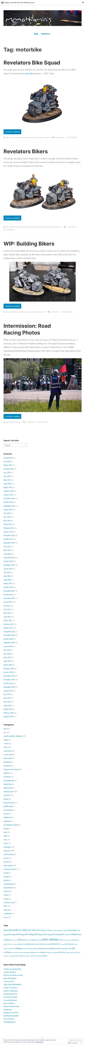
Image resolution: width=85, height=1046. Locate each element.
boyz (24, 940)
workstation (38, 956)
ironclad (62, 944)
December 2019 (9, 676)
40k (7, 137)
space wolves (76, 952)
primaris (36, 948)
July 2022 (7, 572)
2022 (25, 930)
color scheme (49, 939)
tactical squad (19, 956)
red (73, 948)
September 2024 (9, 506)
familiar (6, 944)
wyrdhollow (8, 913)
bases (75, 930)
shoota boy (49, 952)
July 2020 (7, 650)
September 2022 (9, 565)
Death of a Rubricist (11, 987)
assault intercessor (57, 930)
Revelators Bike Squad (32, 62)
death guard (8, 758)
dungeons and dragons (11, 769)
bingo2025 (60, 934)
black (74, 934)
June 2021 (7, 609)
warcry (6, 899)
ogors (5, 832)
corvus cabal (8, 754)
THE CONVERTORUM (12, 984)
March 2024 (8, 524)
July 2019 (7, 694)
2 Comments (30, 422)
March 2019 (8, 709)
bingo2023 (42, 934)
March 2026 (8, 465)
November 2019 (9, 679)
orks (5, 839)
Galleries (45, 34)
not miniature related (13, 422)
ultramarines (27, 956)
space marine (39, 137)
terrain (6, 873)
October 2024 (8, 502)
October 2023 (8, 539)
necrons (6, 813)
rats (69, 948)
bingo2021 (24, 934)
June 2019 (7, 698)
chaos (6, 747)
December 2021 (9, 591)
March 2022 (8, 583)
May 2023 (7, 550)
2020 (15, 930)
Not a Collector (9, 1003)
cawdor (6, 743)
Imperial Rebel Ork (10, 994)
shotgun (55, 952)
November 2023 (9, 535)
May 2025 (7, 480)
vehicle (47, 137)
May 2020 (7, 657)
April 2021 (7, 616)
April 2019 (7, 705)
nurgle (6, 828)
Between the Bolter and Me (13, 975)
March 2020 (8, 665)
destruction (7, 765)
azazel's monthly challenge (19, 227)
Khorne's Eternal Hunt (11, 1006)
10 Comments (59, 137)
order (5, 836)
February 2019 (9, 713)
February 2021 (9, 624)
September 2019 (9, 687)
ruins (13, 952)
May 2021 (7, 613)
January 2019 (8, 716)
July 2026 (7, 461)
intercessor (55, 943)
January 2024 (8, 531)
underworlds (8, 887)
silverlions (62, 952)
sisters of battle (9, 854)
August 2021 (8, 602)
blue (20, 939)
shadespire (7, 847)
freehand (15, 944)
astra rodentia (68, 930)
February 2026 (9, 469)
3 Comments (54, 312)
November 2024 (9, 498)
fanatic (10, 944)
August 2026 (8, 457)
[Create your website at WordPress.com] (42, 2)
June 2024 (7, 517)
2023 (29, 930)
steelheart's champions (9, 956)
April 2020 (7, 661)
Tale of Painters (9, 1019)
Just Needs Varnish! (10, 997)
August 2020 (8, 646)
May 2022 (7, 576)
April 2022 (7, 579)
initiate (48, 944)
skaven (6, 858)
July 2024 (7, 513)
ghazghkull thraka (21, 944)
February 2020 (9, 668)
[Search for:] (15, 445)
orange (18, 948)
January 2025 (8, 494)
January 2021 (8, 628)
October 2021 (8, 594)
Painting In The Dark (11, 1012)
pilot (23, 948)
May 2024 (7, 520)
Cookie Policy (39, 1042)
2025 (38, 930)
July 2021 (7, 605)
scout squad (26, 952)
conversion (13, 137)
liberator (6, 948)
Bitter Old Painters (10, 978)
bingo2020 (16, 934)
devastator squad (67, 940)
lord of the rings (9, 802)
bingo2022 (33, 934)
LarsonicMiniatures (10, 1000)
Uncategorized (9, 884)
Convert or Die (9, 981)
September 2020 (9, 642)
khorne (6, 799)
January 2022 (8, 587)
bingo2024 (51, 934)
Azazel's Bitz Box (10, 972)
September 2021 (9, 598)
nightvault (7, 821)
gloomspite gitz (9, 780)
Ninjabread (7, 1009)
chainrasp (38, 940)
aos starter (48, 930)
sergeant (43, 952)
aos (5, 732)
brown (28, 940)
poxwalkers (29, 948)
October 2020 (8, 639)
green (33, 944)
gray (29, 943)
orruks (6, 843)
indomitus (42, 944)
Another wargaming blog (12, 969)
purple (65, 948)
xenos (6, 917)
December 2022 (9, 557)
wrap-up (6, 910)
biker (78, 930)
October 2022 (8, 561)
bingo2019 (7, 934)
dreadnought (75, 940)
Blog (36, 34)
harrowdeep (8, 784)
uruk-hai (6, 891)
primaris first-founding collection (51, 948)
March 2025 (8, 487)
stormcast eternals (10, 869)
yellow (44, 955)
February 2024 (9, 528)
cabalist (33, 940)
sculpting (32, 952)
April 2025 (7, 483)
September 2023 (9, 542)
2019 (10, 930)
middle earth (8, 806)
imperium (21, 137)
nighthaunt (7, 817)
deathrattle (7, 762)
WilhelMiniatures (10, 1022)
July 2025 (7, 472)
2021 (20, 930)
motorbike (11, 949)
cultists (61, 940)
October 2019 (8, 683)
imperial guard (9, 791)
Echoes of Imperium (11, 991)
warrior (32, 956)
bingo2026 (67, 934)
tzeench (6, 880)
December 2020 (9, 631)
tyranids (6, 876)
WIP (43, 312)
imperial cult (8, 788)
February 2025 (9, 491)
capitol (6, 740)
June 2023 (7, 546)
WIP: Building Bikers (29, 243)
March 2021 (8, 620)
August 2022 (8, 568)
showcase (29, 137)
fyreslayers (7, 776)
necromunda (8, 810)
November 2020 (9, 635)
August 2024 (8, 509)
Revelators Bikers (26, 151)
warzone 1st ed (9, 902)
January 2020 (8, 672)
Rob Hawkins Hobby (11, 1015)
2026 (41, 930)
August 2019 (8, 690)
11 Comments (71, 227)
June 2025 (7, 476)
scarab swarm (18, 952)
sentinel (37, 952)
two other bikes (27, 73)
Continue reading (12, 132)
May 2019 (7, 701)
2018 (6, 930)
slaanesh (6, 862)
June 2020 (7, 653)
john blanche (69, 944)
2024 (34, 930)
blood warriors (14, 940)
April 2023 (7, 554)
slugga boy (69, 952)
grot (37, 944)
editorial (6, 773)
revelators (7, 952)
